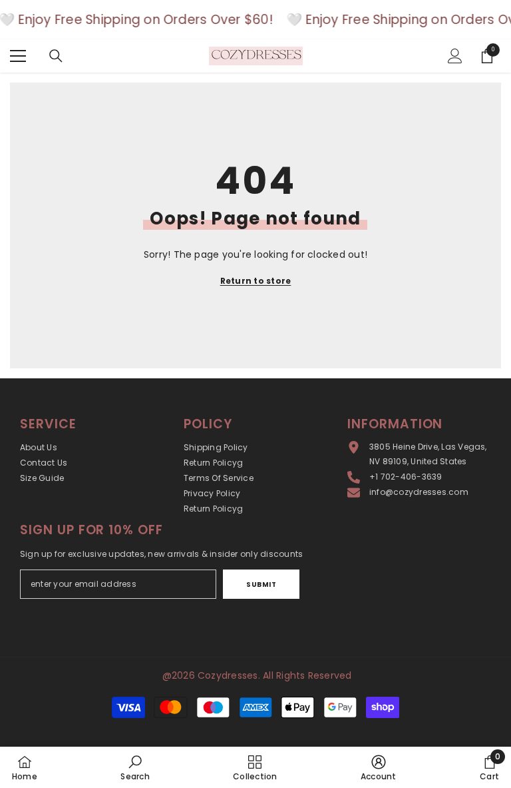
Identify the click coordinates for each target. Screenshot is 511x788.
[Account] (455, 56)
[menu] (18, 56)
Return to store (255, 280)
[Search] (56, 56)
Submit (261, 585)
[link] (134, 767)
